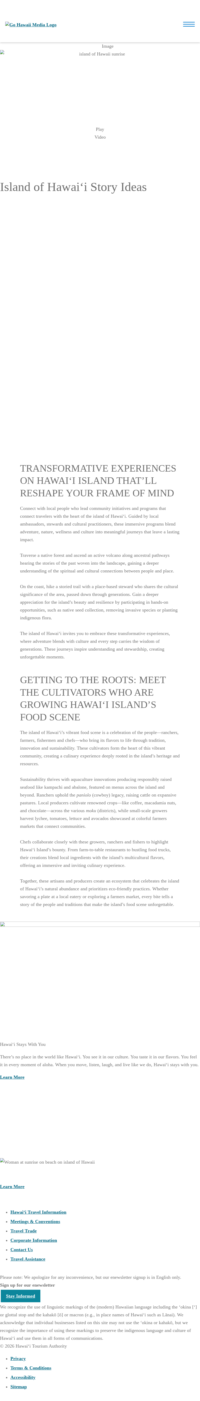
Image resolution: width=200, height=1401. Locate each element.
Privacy (18, 1358)
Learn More (12, 266)
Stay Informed (20, 1296)
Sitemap (18, 1386)
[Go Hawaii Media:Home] (31, 25)
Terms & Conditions (30, 1368)
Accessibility (22, 1377)
